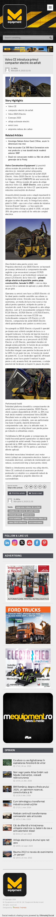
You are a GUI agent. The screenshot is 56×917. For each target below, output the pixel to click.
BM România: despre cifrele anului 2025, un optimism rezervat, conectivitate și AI (31, 789)
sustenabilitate (15, 519)
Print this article (17, 493)
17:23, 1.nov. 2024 (22, 807)
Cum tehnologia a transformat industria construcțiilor (29, 803)
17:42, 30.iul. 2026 (22, 766)
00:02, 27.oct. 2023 (22, 834)
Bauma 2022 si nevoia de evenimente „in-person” (33, 853)
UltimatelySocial (46, 915)
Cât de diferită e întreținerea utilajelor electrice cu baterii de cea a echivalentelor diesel (32, 828)
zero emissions (35, 522)
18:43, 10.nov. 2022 (22, 858)
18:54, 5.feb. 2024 (22, 819)
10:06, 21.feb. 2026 (22, 781)
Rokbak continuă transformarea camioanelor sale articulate (30, 815)
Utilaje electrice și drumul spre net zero (31, 841)
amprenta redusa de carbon (28, 507)
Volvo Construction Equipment (20, 165)
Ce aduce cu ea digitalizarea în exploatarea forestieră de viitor (29, 761)
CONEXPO (27, 179)
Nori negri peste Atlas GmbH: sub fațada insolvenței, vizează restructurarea (30, 774)
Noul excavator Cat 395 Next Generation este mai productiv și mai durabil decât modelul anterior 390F (28, 150)
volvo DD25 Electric (17, 522)
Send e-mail (35, 493)
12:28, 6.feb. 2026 (22, 795)
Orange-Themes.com (20, 907)
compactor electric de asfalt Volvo (24, 511)
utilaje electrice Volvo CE (35, 519)
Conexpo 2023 (15, 515)
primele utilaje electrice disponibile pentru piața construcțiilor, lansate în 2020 (25, 280)
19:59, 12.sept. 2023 (23, 846)
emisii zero (29, 515)
